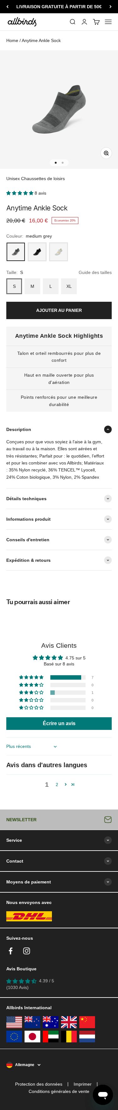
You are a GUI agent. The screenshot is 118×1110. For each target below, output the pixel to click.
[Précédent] (7, 6)
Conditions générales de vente (59, 1091)
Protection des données (38, 1084)
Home (12, 40)
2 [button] (57, 784)
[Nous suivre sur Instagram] (26, 951)
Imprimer (83, 1084)
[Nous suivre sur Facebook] (10, 951)
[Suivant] (111, 6)
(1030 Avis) (17, 987)
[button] (20, 193)
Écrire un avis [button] (59, 723)
